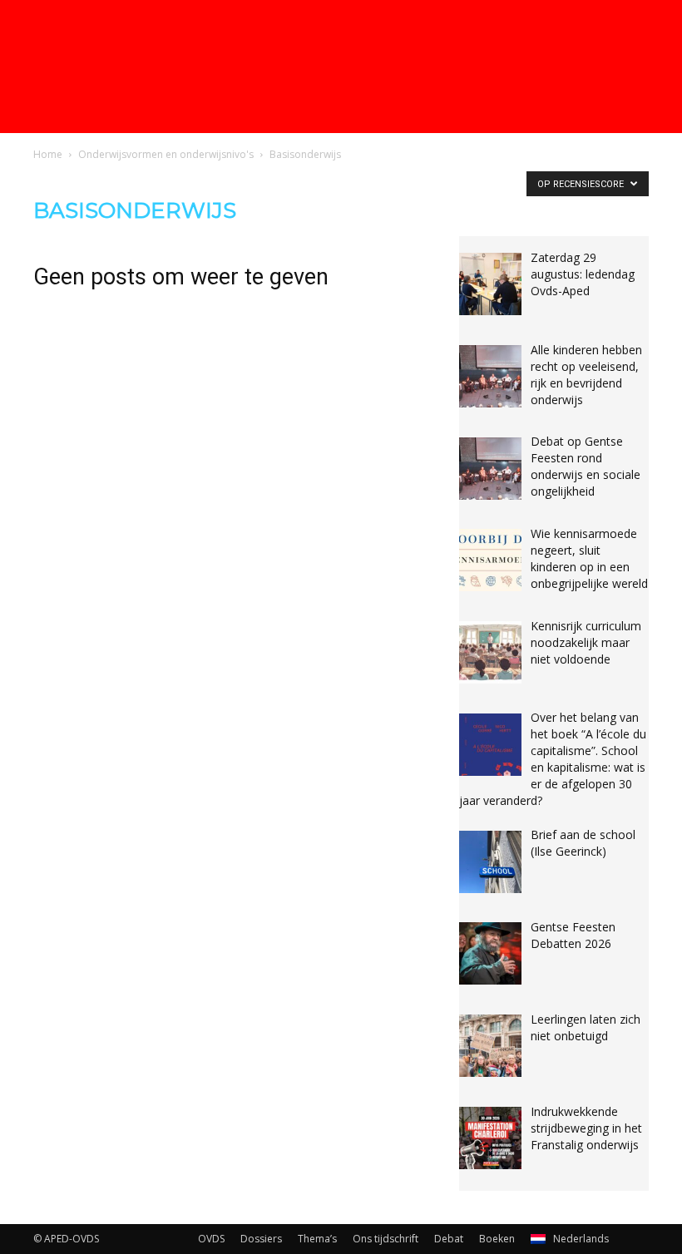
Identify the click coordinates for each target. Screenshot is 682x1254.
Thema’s (317, 1239)
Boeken (497, 1239)
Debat (448, 1239)
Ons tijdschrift (385, 1239)
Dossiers (261, 1239)
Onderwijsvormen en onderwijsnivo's (166, 154)
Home (47, 154)
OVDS (211, 1239)
